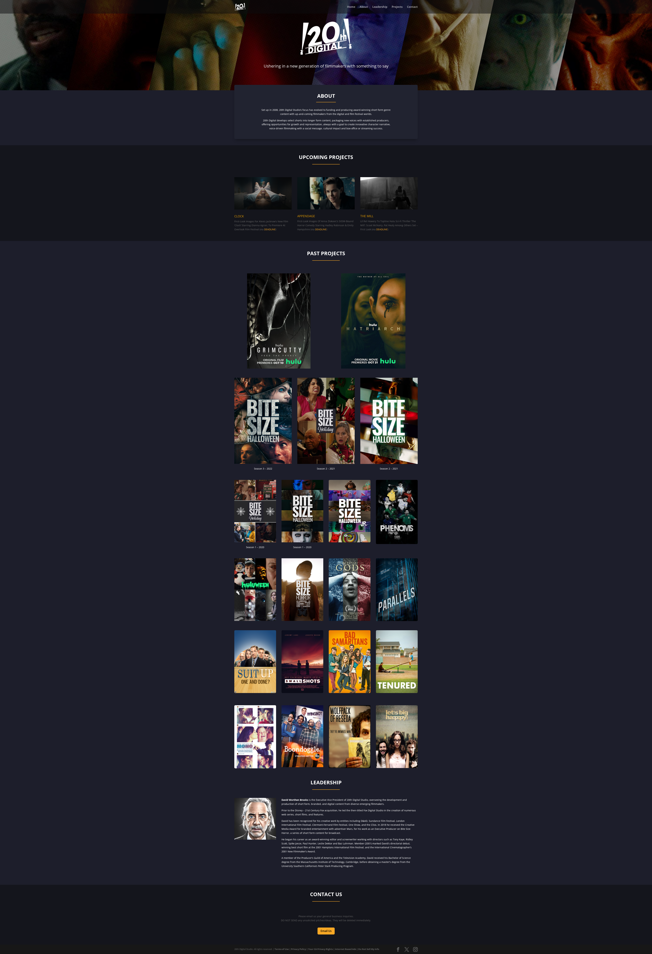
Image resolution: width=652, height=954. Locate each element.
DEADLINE (270, 229)
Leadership (379, 7)
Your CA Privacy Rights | (321, 949)
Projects (397, 7)
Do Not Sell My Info (368, 949)
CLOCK (239, 216)
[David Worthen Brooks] (255, 838)
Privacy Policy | (299, 949)
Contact (412, 7)
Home (351, 7)
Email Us (326, 931)
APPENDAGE (306, 216)
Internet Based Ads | (346, 949)
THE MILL (366, 216)
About (364, 7)
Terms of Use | (283, 949)
